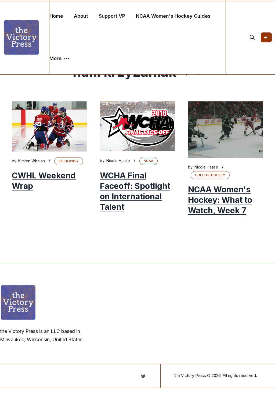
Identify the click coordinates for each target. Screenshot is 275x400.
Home (56, 16)
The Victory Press (189, 375)
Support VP (112, 16)
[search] (252, 37)
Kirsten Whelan (31, 161)
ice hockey (69, 161)
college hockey (210, 175)
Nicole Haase (118, 160)
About (81, 16)
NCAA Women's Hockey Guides (173, 16)
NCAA (148, 161)
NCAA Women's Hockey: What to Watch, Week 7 (220, 200)
